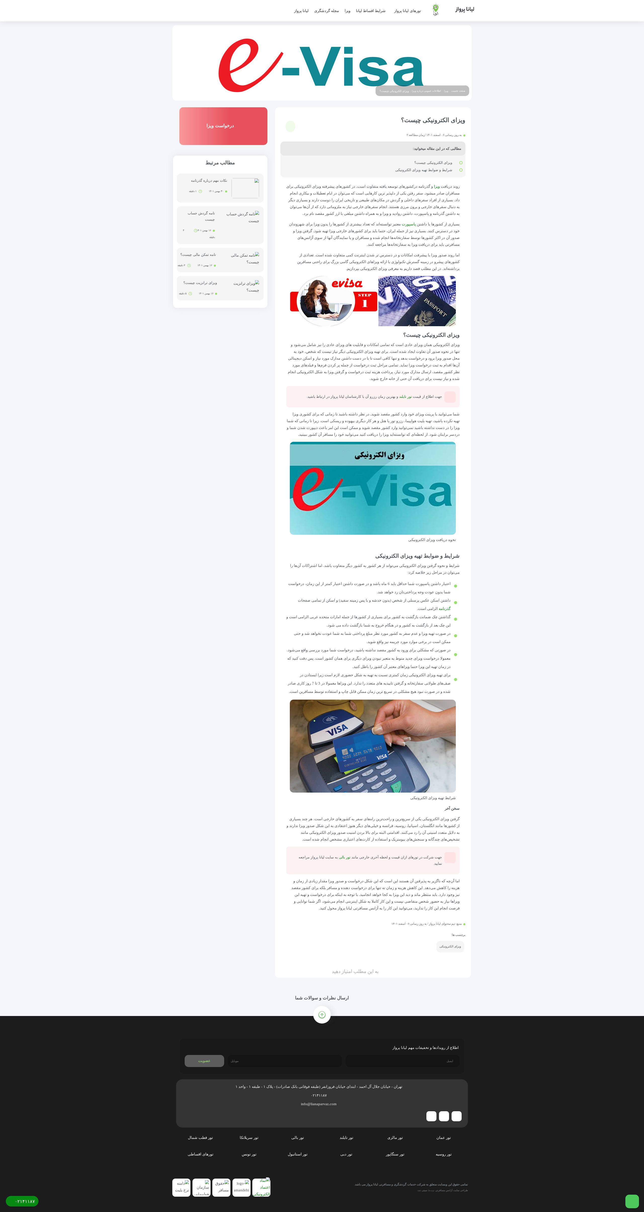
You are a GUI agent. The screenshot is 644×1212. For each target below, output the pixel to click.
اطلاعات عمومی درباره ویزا (426, 90)
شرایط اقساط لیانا (371, 11)
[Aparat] (431, 1116)
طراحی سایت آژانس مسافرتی (451, 1190)
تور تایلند (405, 397)
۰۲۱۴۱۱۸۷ (319, 1095)
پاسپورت (409, 224)
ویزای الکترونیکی (450, 946)
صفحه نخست (458, 90)
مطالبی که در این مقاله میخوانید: (437, 149)
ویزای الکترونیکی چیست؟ (433, 163)
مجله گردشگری (326, 11)
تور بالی (344, 857)
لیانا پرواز (301, 11)
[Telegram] (457, 1116)
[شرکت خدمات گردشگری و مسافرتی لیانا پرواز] (449, 9)
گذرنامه (445, 609)
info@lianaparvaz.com (319, 1104)
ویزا (347, 11)
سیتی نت (422, 1190)
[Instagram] (444, 1116)
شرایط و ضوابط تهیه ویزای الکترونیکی (423, 170)
